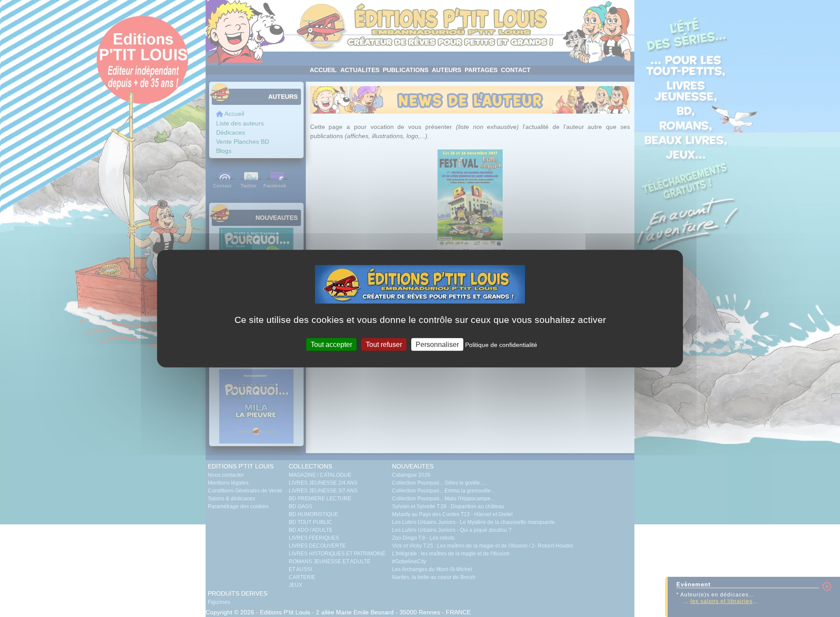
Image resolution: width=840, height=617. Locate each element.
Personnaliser (437, 344)
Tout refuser (384, 344)
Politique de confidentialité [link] (501, 344)
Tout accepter (331, 344)
